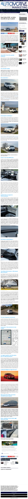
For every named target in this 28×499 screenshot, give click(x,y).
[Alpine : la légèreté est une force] (21, 36)
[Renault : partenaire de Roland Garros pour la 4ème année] (24, 39)
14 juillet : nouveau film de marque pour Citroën (24, 55)
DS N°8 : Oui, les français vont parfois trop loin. (24, 51)
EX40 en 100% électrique (7, 98)
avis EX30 (4, 458)
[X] (23, 0)
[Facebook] (21, 0)
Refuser (14, 494)
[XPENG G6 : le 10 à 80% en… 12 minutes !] (24, 34)
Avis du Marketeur (14, 9)
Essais (22, 9)
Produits (25, 9)
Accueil (1, 9)
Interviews (18, 9)
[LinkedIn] (24, 0)
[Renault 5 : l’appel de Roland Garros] (24, 41)
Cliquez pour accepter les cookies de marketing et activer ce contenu (23, 19)
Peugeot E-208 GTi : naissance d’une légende (24, 63)
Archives (1, 0)
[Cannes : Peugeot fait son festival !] (21, 41)
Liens (4, 0)
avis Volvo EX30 (8, 458)
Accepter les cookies (14, 492)
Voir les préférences (14, 496)
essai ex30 (15, 458)
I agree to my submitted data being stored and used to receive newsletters (23, 29)
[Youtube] (26, 0)
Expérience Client (8, 9)
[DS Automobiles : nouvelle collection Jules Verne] (21, 39)
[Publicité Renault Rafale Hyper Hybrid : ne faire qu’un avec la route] (23, 43)
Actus (4, 9)
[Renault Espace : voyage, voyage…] (20, 59)
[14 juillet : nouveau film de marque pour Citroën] (20, 55)
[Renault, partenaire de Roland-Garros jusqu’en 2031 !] (24, 36)
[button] (1, 254)
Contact (15, 0)
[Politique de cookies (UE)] (27, 0)
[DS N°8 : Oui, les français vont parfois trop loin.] (20, 51)
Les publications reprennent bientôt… (24, 47)
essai (11, 458)
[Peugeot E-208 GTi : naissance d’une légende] (21, 34)
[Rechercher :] (23, 12)
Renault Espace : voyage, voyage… (24, 59)
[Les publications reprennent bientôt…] (20, 47)
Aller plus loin (11, 0)
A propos (7, 0)
